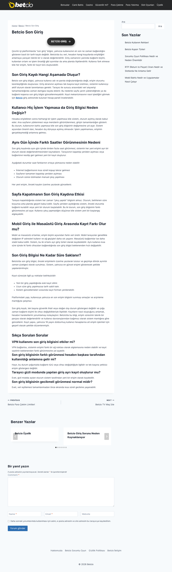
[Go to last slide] (15, 436)
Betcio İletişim (114, 550)
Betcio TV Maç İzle (104, 402)
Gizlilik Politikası (97, 550)
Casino (89, 5)
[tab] (56, 447)
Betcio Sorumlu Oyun (75, 550)
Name (13, 514)
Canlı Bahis (77, 5)
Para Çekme (117, 5)
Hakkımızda (56, 550)
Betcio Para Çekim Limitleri (21, 402)
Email (49, 514)
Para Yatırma (132, 5)
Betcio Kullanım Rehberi (137, 42)
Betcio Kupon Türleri (135, 49)
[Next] (106, 436)
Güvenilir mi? (101, 5)
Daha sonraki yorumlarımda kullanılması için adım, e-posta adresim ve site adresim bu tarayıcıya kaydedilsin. (61, 521)
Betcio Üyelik (23, 433)
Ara (123, 22)
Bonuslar (65, 5)
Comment (13, 475)
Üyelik (160, 5)
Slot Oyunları (147, 5)
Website (86, 514)
